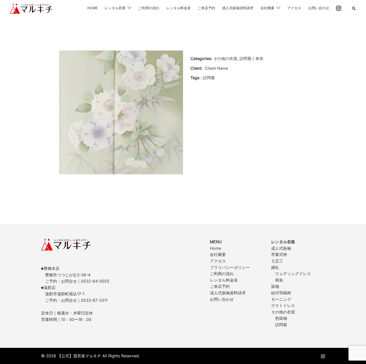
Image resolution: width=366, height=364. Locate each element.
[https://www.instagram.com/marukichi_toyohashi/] (323, 355)
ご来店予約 (206, 8)
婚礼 (275, 267)
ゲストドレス (283, 305)
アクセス (294, 8)
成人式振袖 (281, 248)
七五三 (277, 260)
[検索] (354, 9)
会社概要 (267, 8)
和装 (279, 280)
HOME (92, 8)
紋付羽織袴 (281, 292)
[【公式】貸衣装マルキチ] (31, 8)
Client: (196, 68)
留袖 (275, 286)
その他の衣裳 (283, 311)
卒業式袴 (279, 254)
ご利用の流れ (148, 8)
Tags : (196, 77)
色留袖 (281, 318)
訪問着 (281, 324)
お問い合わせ (318, 8)
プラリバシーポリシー (230, 267)
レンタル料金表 (178, 8)
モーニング (281, 299)
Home (215, 248)
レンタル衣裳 (115, 8)
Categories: (201, 58)
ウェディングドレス (293, 273)
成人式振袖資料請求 (237, 8)
